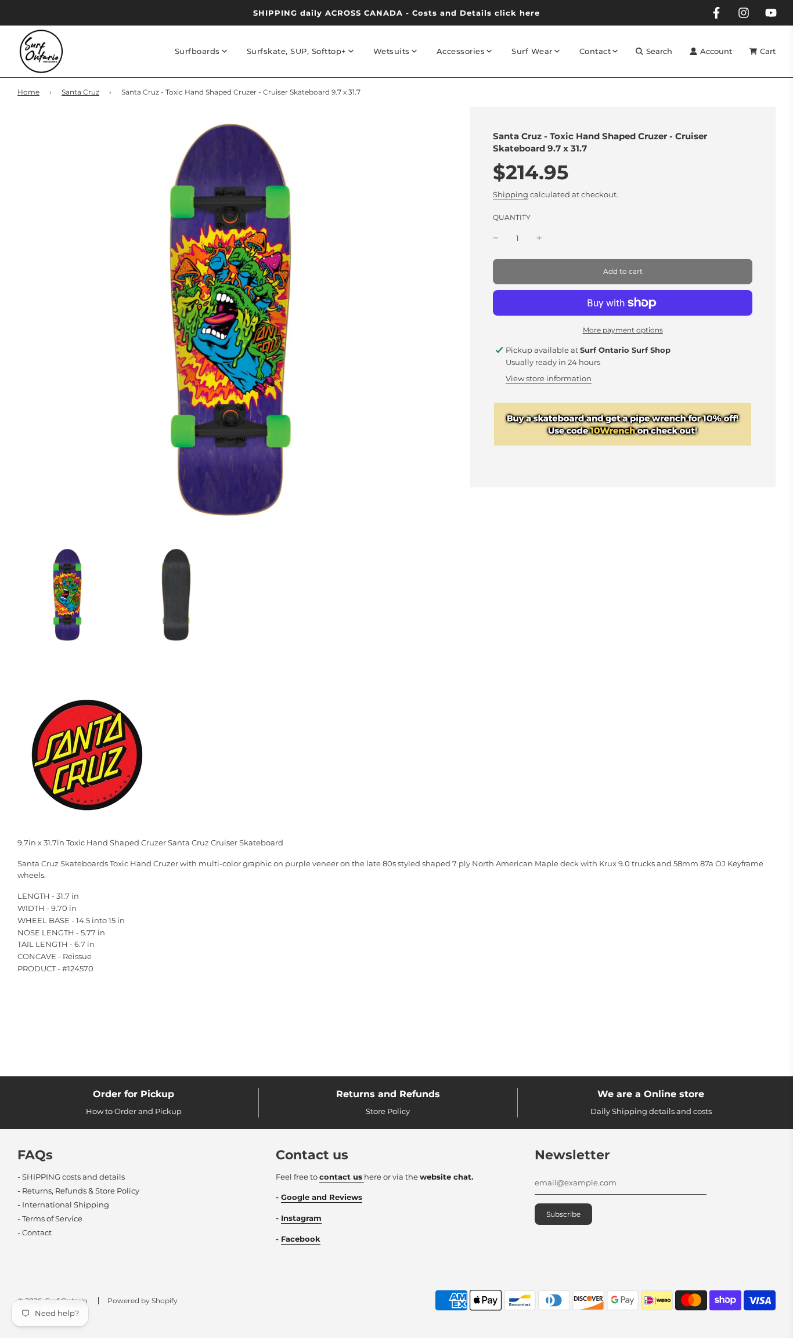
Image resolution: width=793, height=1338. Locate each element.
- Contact (34, 1232)
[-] (496, 238)
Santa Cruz (80, 92)
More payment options (623, 330)
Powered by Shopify (142, 1300)
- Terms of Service (49, 1218)
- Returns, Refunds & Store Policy (78, 1190)
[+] (539, 238)
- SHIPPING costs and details (71, 1176)
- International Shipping (63, 1204)
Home (28, 92)
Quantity (512, 218)
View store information (549, 378)
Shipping (510, 194)
